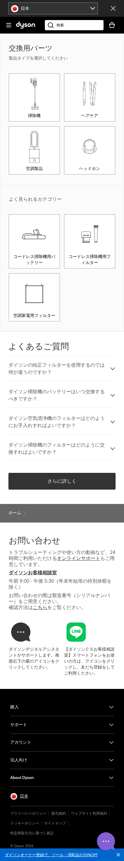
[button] (120, 856)
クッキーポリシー (24, 823)
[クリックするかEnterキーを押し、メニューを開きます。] (9, 25)
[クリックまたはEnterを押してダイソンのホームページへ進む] (25, 27)
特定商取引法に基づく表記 (32, 833)
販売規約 (58, 813)
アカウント (20, 742)
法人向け (18, 760)
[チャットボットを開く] (106, 841)
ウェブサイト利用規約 (89, 813)
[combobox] (53, 8)
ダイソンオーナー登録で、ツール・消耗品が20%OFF (51, 854)
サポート (18, 724)
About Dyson (22, 777)
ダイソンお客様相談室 (33, 572)
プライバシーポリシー (28, 813)
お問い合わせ (34, 540)
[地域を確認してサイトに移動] (113, 8)
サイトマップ (55, 823)
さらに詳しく (62, 481)
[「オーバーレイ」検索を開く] (74, 25)
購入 (14, 707)
